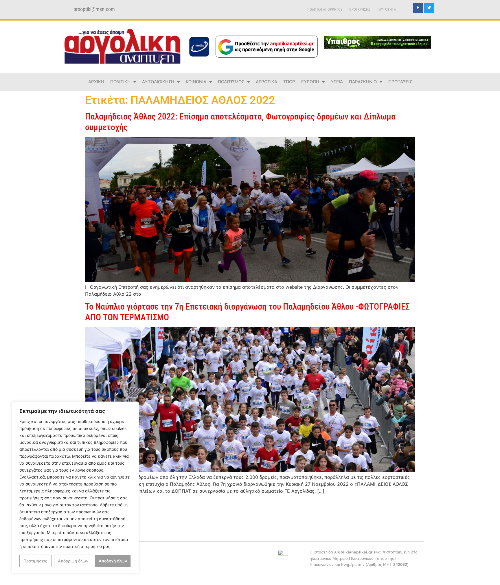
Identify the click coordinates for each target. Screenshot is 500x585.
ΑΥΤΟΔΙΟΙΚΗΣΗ (158, 81)
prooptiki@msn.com (94, 9)
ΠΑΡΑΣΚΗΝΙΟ (363, 81)
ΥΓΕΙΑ (337, 81)
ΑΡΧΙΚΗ (96, 81)
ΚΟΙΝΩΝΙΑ (196, 81)
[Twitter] (429, 8)
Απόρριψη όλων (73, 560)
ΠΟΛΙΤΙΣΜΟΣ (231, 81)
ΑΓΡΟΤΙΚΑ (266, 81)
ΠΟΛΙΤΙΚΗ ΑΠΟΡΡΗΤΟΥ (325, 9)
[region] (75, 487)
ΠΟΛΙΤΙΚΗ (120, 81)
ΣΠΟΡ (289, 81)
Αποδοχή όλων (113, 560)
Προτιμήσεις (35, 560)
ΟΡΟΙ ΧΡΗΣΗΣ (359, 9)
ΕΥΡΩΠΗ (310, 81)
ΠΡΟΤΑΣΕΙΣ (400, 81)
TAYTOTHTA (386, 9)
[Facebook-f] (418, 8)
